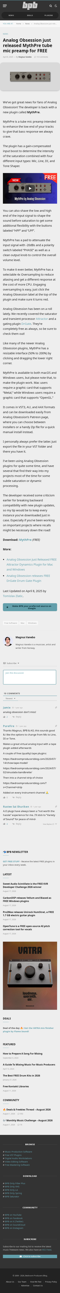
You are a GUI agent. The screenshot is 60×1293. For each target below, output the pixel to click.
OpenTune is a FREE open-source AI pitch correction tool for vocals (26, 928)
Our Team (22, 1281)
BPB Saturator (12, 1196)
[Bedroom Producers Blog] (30, 5)
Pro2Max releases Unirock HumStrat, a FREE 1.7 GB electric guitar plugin (28, 913)
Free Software (10, 623)
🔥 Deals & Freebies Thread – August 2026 (27, 1109)
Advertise (25, 1285)
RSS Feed (46, 1249)
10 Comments (42, 57)
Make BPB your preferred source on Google (31, 607)
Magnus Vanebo (25, 57)
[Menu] (5, 5)
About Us (10, 1281)
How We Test (35, 1281)
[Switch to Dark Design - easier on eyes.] (55, 6)
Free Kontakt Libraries (16, 1086)
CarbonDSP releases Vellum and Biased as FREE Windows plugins (27, 899)
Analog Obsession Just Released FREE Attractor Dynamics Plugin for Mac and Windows (32, 564)
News (11, 15)
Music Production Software (18, 1151)
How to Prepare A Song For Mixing (22, 1053)
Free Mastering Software (17, 1164)
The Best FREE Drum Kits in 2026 (21, 1075)
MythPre (25, 540)
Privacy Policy (51, 1281)
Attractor (42, 319)
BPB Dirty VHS (12, 1186)
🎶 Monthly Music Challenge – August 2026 (28, 1120)
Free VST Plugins (13, 1155)
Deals (30, 15)
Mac (22, 623)
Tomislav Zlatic (13, 596)
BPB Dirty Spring (13, 1193)
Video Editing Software (16, 1161)
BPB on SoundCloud (15, 1224)
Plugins (49, 15)
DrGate (26, 324)
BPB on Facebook (14, 1218)
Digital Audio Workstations (18, 1158)
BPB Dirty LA (11, 1189)
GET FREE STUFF (11, 861)
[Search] (51, 5)
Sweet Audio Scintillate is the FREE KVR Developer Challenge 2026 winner (25, 885)
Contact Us (38, 1285)
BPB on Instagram (14, 1227)
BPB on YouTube (13, 1214)
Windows (32, 623)
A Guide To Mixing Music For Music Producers (29, 1064)
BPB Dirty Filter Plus (15, 1183)
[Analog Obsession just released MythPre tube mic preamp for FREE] (30, 76)
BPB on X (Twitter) (14, 1221)
